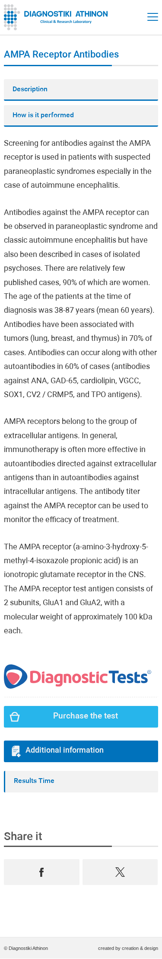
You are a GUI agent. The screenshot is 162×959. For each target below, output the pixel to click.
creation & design (140, 948)
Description (30, 89)
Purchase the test (85, 716)
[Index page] (58, 17)
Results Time (34, 781)
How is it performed (43, 115)
